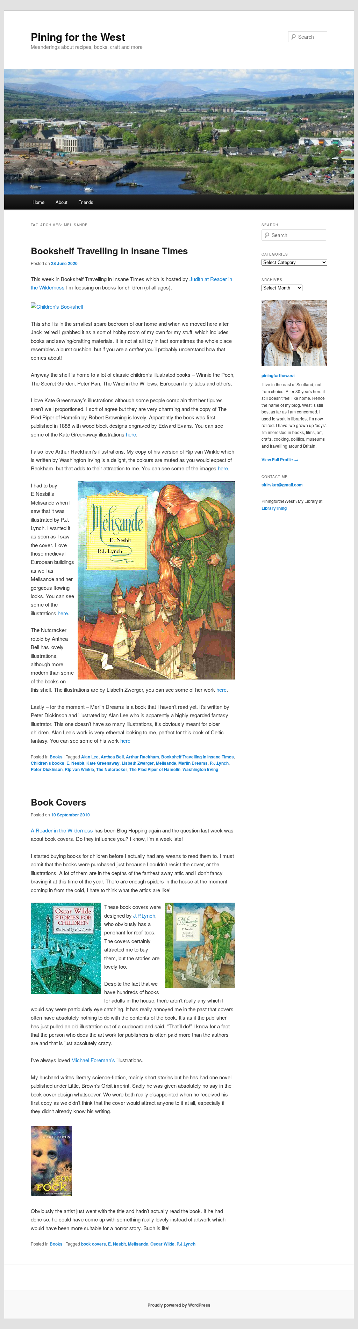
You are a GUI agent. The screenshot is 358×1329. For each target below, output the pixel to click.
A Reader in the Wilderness (62, 830)
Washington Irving (200, 769)
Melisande (166, 763)
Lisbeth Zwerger (138, 763)
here (131, 434)
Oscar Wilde (162, 1244)
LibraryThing (274, 508)
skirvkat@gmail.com (282, 485)
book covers (93, 1244)
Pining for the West (78, 36)
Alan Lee (90, 757)
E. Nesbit (75, 763)
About (61, 202)
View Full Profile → (280, 459)
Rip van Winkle (79, 769)
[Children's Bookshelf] (57, 306)
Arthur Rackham (142, 757)
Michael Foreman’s (93, 1060)
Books (56, 757)
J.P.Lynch (144, 915)
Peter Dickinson (47, 769)
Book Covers (58, 801)
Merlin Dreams (193, 763)
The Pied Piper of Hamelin (154, 769)
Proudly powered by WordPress (179, 1305)
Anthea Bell (112, 757)
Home (38, 202)
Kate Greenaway (103, 763)
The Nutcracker (111, 769)
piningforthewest (278, 375)
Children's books (47, 763)
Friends (85, 202)
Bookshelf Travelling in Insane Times (109, 250)
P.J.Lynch (219, 763)
